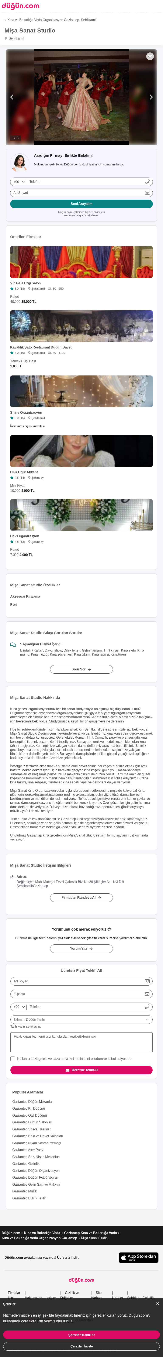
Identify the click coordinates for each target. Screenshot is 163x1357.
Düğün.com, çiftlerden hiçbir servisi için (81, 214)
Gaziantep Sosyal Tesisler (31, 1129)
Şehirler (133, 1298)
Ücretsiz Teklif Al (84, 1070)
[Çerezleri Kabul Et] (158, 1304)
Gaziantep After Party (27, 1150)
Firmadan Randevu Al (79, 897)
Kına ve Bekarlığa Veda (42, 1233)
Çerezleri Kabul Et (81, 1335)
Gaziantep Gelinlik (25, 1163)
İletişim (51, 1298)
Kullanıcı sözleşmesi (32, 1059)
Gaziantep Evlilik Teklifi (29, 1198)
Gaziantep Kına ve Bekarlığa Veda (90, 1233)
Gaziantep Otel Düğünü (29, 1115)
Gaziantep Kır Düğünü (28, 1108)
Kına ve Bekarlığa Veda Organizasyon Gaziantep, (43, 20)
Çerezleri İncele (81, 1346)
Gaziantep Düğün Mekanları (32, 1101)
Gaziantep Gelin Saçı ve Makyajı (36, 1184)
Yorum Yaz (78, 948)
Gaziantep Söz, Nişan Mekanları (36, 1157)
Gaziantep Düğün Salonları (32, 1122)
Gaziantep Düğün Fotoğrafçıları (35, 1177)
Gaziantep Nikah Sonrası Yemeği (36, 1143)
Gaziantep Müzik (24, 1191)
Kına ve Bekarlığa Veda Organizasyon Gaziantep (39, 1238)
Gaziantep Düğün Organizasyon (35, 1170)
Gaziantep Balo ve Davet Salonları (37, 1136)
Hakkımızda (33, 1298)
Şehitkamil (88, 20)
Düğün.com (11, 1233)
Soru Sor (79, 669)
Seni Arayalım (81, 204)
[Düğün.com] (20, 6)
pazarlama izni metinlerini (71, 1059)
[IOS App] (139, 1257)
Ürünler (117, 1298)
